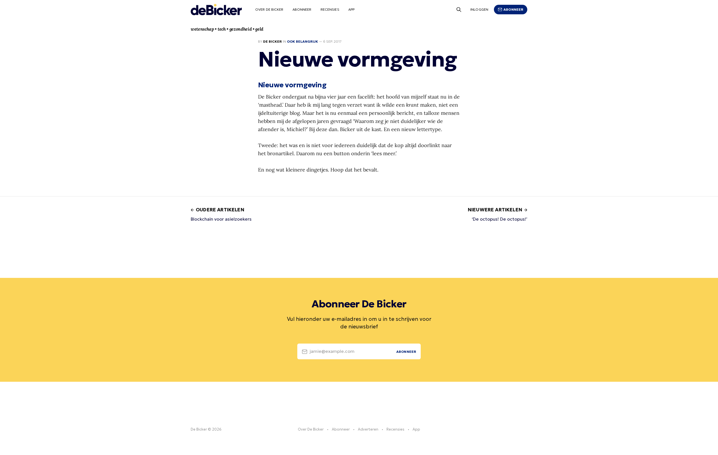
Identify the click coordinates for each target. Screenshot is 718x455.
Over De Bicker (269, 9)
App (351, 9)
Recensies (330, 9)
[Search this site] (459, 9)
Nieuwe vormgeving (292, 84)
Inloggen (479, 9)
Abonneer (302, 9)
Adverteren (368, 429)
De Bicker (272, 41)
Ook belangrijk (302, 41)
